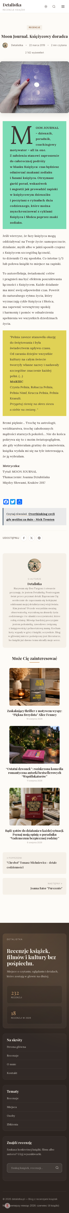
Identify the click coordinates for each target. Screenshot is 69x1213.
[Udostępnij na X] (31, 538)
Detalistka (12, 4)
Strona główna (16, 1046)
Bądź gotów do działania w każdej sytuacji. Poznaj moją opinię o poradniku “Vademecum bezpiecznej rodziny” (34, 834)
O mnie (11, 1064)
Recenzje (34, 27)
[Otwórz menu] (63, 6)
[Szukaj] (57, 1167)
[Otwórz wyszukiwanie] (54, 7)
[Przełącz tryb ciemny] (46, 6)
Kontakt (12, 1073)
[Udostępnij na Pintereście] (39, 538)
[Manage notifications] (7, 1205)
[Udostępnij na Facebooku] (24, 538)
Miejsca (12, 1107)
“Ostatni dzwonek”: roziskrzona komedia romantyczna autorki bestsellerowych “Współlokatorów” (34, 772)
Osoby (11, 1115)
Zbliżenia (12, 1124)
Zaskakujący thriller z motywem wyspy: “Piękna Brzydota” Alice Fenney (34, 713)
